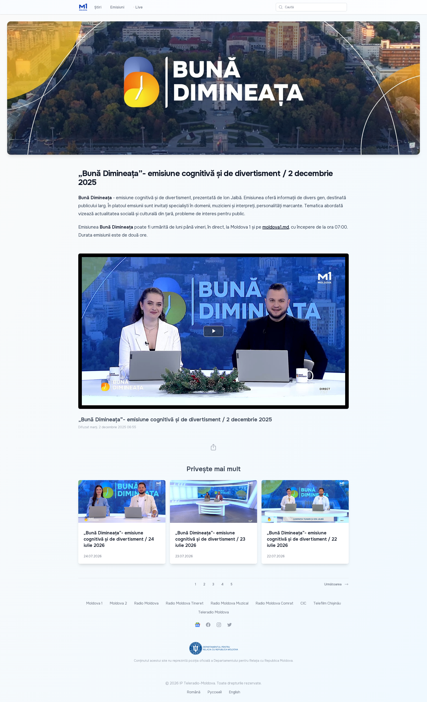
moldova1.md (275, 227)
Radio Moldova (146, 603)
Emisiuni (117, 7)
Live (138, 7)
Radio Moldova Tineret (184, 603)
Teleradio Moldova (213, 612)
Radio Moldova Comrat (274, 603)
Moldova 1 (94, 603)
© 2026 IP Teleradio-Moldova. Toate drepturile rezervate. (213, 683)
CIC (303, 603)
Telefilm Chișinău (327, 603)
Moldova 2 (118, 603)
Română (193, 692)
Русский (214, 692)
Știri (97, 7)
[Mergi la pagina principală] (83, 7)
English (234, 692)
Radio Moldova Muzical (229, 603)
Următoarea (333, 584)
